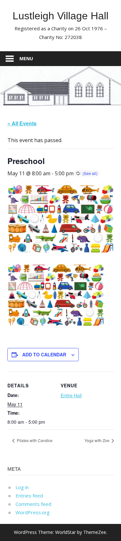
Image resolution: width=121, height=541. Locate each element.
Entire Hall (71, 395)
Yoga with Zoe (97, 440)
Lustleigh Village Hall (60, 16)
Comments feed (33, 504)
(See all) (90, 173)
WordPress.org (32, 512)
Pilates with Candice (34, 440)
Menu (26, 58)
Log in (22, 487)
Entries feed (29, 495)
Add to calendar (44, 354)
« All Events (21, 123)
